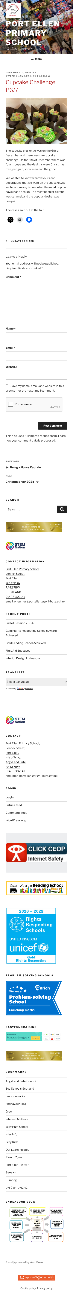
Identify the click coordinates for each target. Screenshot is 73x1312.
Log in (10, 797)
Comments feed (16, 812)
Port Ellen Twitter (17, 1165)
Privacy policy (45, 1288)
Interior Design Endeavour (23, 658)
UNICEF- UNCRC (17, 1187)
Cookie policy (28, 1288)
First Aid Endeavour (19, 650)
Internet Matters (17, 1119)
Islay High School (17, 1127)
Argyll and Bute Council (21, 1081)
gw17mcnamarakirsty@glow (28, 76)
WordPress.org (16, 820)
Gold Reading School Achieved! (26, 643)
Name (11, 328)
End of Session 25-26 (20, 623)
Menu (38, 58)
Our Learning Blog (17, 1149)
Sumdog (11, 1180)
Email (10, 347)
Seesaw (11, 1172)
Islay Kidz (12, 1142)
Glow (9, 1111)
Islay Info (11, 1134)
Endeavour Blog (16, 1104)
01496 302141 (15, 597)
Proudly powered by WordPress (24, 1262)
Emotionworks (15, 1096)
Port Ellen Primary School (33, 33)
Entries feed (14, 805)
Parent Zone (14, 1157)
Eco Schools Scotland (20, 1088)
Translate (28, 688)
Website (11, 367)
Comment (13, 277)
